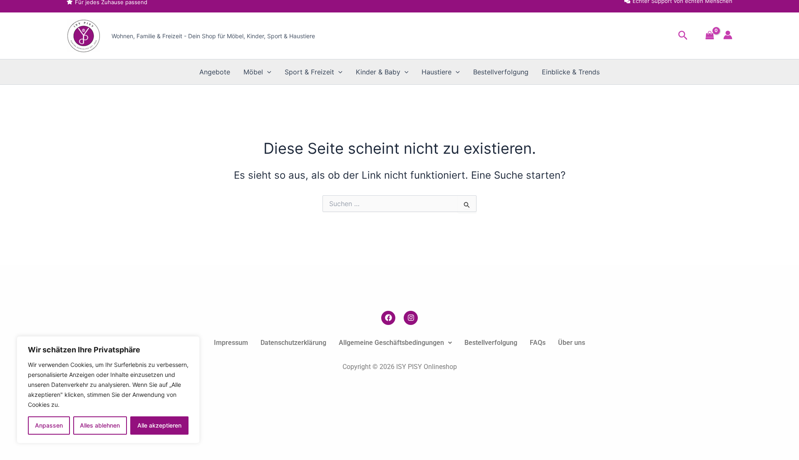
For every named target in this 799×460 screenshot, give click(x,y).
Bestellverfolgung (501, 72)
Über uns (571, 343)
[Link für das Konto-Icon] (727, 34)
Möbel (253, 72)
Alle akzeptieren (159, 425)
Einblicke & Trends (571, 72)
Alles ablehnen (100, 425)
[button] (683, 36)
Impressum (231, 343)
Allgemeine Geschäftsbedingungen (391, 343)
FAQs (538, 343)
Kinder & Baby (378, 72)
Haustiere (437, 72)
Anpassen (49, 425)
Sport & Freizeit (309, 72)
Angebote (214, 72)
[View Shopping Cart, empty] (710, 36)
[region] (108, 389)
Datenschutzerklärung (293, 343)
